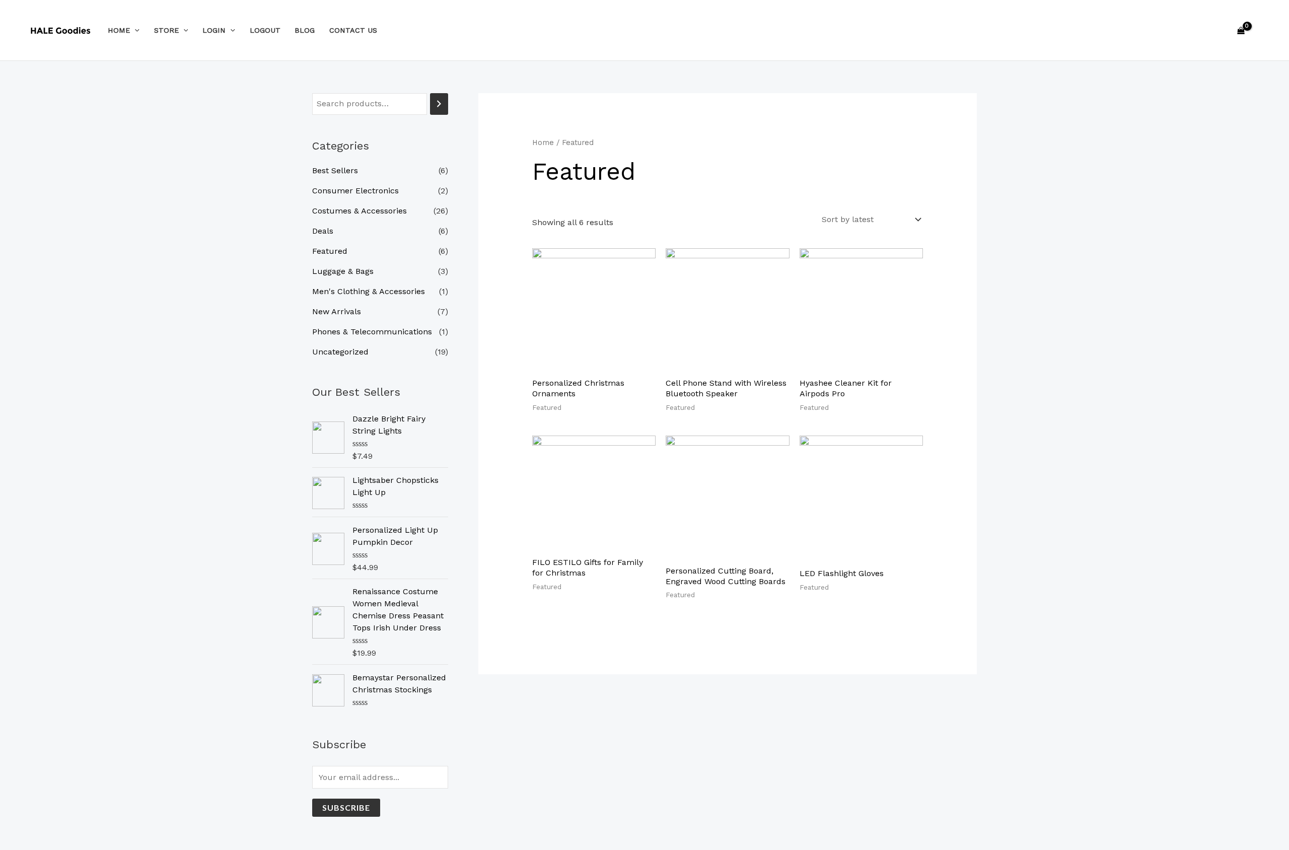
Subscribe (346, 807)
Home (119, 30)
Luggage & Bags (343, 271)
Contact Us (353, 30)
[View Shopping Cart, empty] (1241, 30)
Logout (265, 30)
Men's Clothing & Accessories (368, 291)
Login (214, 30)
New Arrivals (336, 311)
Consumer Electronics (355, 190)
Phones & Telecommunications (372, 331)
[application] (134, 30)
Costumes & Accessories (359, 211)
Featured (329, 251)
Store (166, 30)
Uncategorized (340, 352)
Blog (305, 30)
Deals (322, 231)
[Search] (439, 104)
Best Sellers (335, 170)
